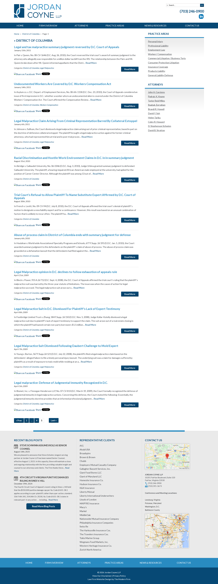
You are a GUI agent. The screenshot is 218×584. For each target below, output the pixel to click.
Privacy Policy (119, 576)
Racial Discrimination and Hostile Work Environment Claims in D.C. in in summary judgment (74, 158)
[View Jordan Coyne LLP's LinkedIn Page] (201, 17)
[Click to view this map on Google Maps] (167, 470)
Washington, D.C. (152, 506)
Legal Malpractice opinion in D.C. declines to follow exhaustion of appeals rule (65, 272)
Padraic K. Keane (156, 96)
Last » (54, 420)
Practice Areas (114, 25)
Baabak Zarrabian (156, 105)
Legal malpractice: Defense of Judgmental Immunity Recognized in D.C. (61, 382)
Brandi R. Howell (156, 109)
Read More (91, 62)
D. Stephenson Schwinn (159, 126)
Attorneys (81, 25)
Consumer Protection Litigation (163, 62)
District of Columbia (31, 68)
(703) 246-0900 (192, 11)
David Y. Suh (154, 113)
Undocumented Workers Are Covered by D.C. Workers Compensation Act (62, 84)
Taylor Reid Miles (156, 100)
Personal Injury (155, 41)
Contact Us (192, 25)
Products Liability (156, 71)
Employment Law (156, 49)
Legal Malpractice (47, 68)
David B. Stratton (156, 130)
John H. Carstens (156, 92)
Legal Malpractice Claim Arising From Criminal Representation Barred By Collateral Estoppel (75, 121)
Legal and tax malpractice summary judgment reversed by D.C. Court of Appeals (66, 47)
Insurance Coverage (158, 66)
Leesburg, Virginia (152, 500)
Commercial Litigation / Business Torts (167, 58)
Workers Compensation (49, 105)
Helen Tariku (154, 117)
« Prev (19, 420)
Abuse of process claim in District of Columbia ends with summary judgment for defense (72, 235)
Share (38, 74)
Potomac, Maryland (153, 503)
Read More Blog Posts (43, 506)
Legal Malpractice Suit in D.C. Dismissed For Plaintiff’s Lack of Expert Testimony (67, 309)
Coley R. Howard (156, 122)
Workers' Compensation (160, 54)
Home (20, 25)
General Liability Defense (160, 75)
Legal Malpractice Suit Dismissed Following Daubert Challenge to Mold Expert (66, 346)
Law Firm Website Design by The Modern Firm (109, 579)
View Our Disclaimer (101, 576)
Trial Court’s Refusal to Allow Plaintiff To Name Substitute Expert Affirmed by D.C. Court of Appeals (75, 196)
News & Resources (155, 25)
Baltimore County (152, 510)
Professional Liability (158, 45)
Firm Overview (48, 25)
